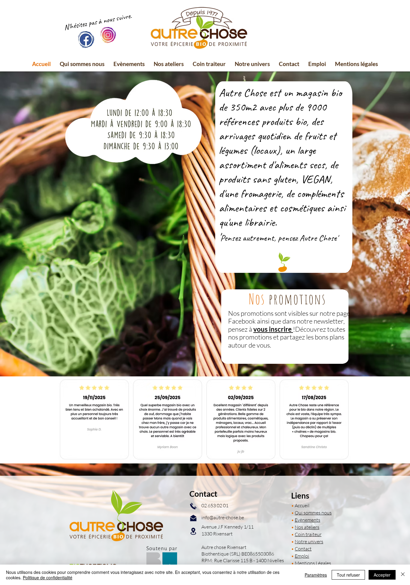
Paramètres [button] (316, 575)
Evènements (307, 520)
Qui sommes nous (313, 513)
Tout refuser (348, 575)
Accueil (302, 505)
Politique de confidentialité (47, 577)
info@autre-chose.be (222, 517)
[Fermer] (402, 574)
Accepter (382, 575)
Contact (303, 549)
